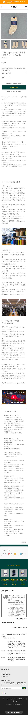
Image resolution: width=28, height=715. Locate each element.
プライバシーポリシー (10, 698)
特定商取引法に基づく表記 (22, 698)
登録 (24, 688)
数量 (3, 77)
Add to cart (14, 87)
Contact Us (5, 676)
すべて (4, 553)
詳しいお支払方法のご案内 (20, 627)
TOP (3, 698)
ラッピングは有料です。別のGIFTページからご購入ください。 (13, 69)
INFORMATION (6, 674)
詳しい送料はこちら (22, 618)
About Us (5, 672)
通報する (24, 542)
